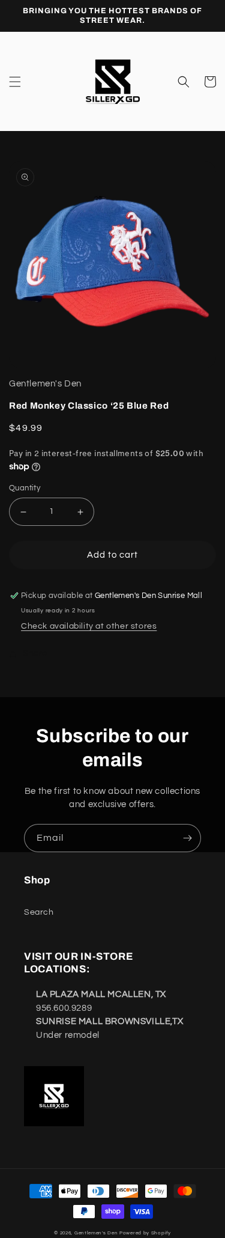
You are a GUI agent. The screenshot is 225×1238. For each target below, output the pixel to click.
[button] (15, 82)
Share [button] (35, 653)
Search (39, 912)
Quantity (24, 488)
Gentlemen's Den (96, 1233)
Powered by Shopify (145, 1233)
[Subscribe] (187, 838)
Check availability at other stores (89, 626)
